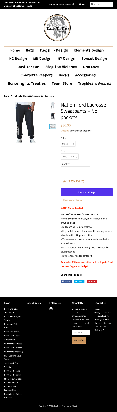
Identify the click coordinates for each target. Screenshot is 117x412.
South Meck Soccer (12, 335)
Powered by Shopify (70, 406)
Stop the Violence (61, 67)
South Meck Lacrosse (13, 347)
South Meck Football (12, 374)
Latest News (34, 303)
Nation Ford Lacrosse (13, 343)
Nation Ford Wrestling (13, 351)
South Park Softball (12, 331)
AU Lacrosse (9, 339)
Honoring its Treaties (27, 84)
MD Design (42, 59)
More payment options (73, 200)
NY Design (66, 59)
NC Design (18, 59)
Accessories (85, 75)
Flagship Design (54, 51)
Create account (66, 4)
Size (63, 151)
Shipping (65, 130)
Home (15, 51)
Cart (84, 4)
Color (63, 138)
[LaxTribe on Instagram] (51, 309)
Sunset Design (94, 59)
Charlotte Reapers (37, 75)
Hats (30, 51)
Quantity (65, 164)
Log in (52, 4)
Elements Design (89, 51)
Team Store (62, 84)
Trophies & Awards (94, 84)
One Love (91, 67)
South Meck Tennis (12, 370)
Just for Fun (28, 67)
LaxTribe (57, 406)
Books (64, 75)
